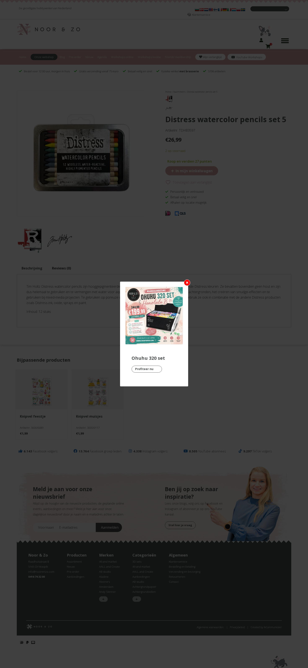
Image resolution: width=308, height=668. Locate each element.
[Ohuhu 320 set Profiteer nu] (154, 315)
